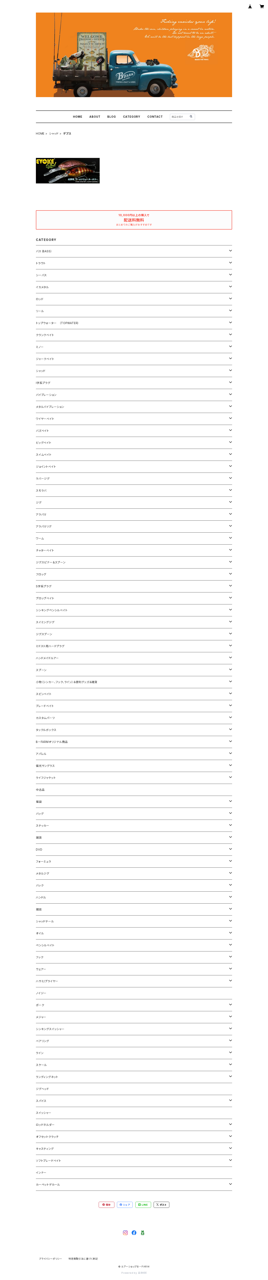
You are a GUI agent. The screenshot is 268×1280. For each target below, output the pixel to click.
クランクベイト (45, 335)
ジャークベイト (45, 359)
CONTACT (155, 116)
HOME (77, 116)
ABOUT (94, 116)
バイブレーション (46, 394)
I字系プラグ (43, 382)
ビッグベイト (43, 442)
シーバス (41, 275)
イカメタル (42, 287)
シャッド (54, 133)
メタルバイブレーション (50, 406)
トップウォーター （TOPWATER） (57, 323)
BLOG (111, 116)
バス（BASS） (44, 251)
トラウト (41, 263)
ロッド (39, 299)
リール (40, 311)
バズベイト (42, 430)
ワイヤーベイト (45, 418)
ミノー (40, 347)
